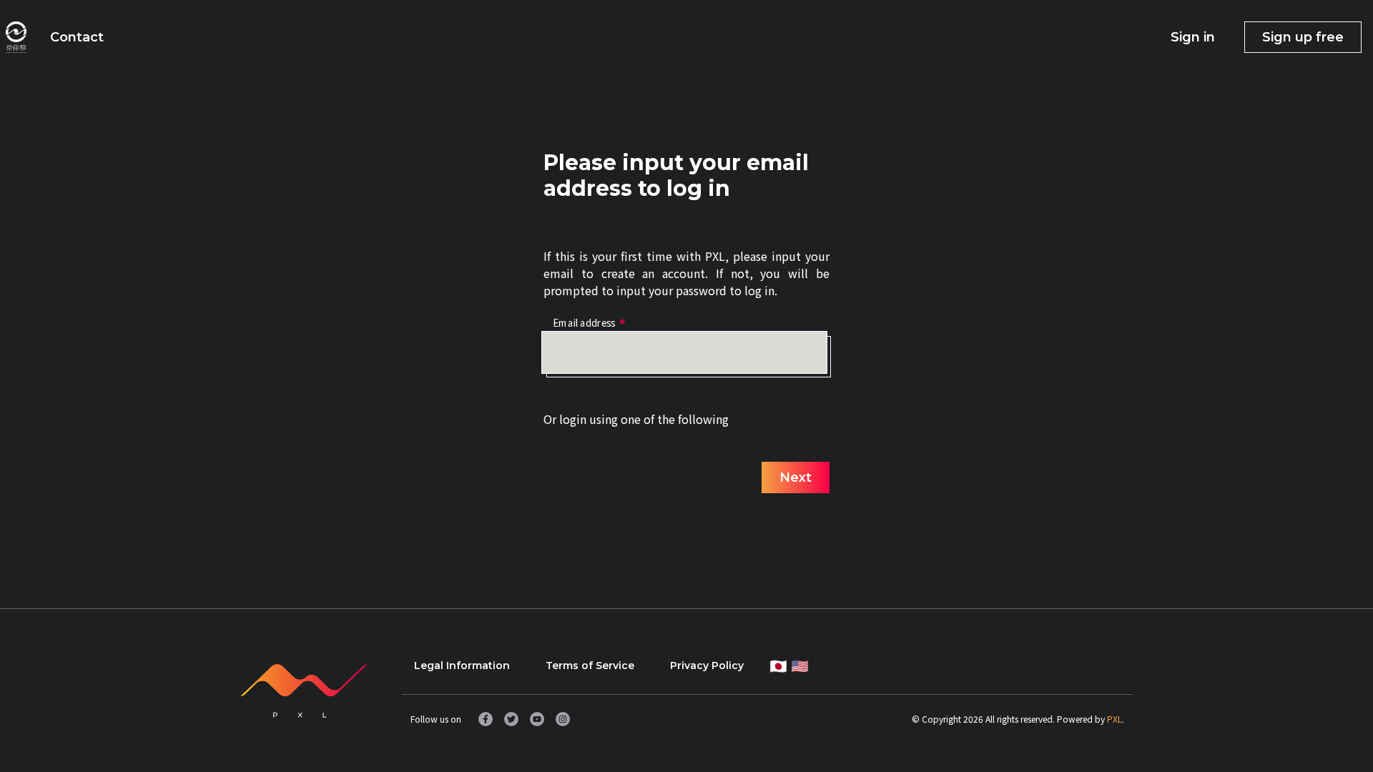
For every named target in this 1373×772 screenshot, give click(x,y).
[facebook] (485, 719)
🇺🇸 (800, 665)
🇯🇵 (778, 665)
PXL (1114, 719)
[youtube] (537, 719)
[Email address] (684, 352)
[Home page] (16, 37)
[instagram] (563, 719)
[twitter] (511, 719)
